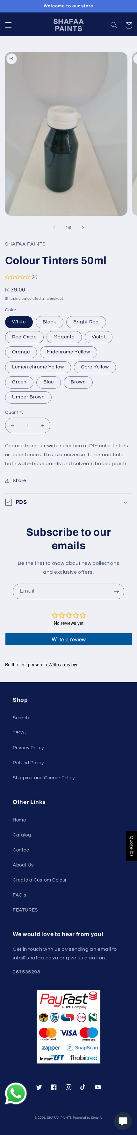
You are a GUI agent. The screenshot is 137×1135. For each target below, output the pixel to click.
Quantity (14, 412)
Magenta (64, 337)
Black (49, 322)
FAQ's (19, 895)
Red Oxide (24, 337)
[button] (8, 25)
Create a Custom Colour (40, 880)
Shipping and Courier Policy (44, 778)
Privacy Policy (28, 747)
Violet (98, 337)
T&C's (19, 732)
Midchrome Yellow (68, 352)
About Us (23, 865)
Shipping (13, 298)
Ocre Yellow (95, 367)
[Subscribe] (116, 591)
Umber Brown (28, 397)
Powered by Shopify (87, 1117)
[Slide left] (54, 228)
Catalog (22, 835)
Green (19, 382)
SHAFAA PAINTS (59, 1117)
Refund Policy (28, 762)
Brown (78, 382)
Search (21, 717)
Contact (22, 850)
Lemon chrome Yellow (38, 367)
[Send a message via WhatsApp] (16, 1093)
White (19, 322)
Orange (21, 352)
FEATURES (25, 910)
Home (19, 820)
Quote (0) (131, 846)
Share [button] (19, 480)
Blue (48, 382)
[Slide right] (83, 228)
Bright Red (86, 322)
